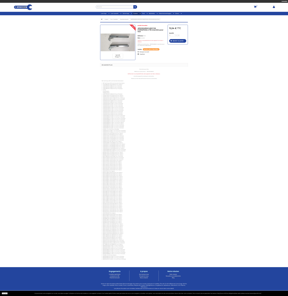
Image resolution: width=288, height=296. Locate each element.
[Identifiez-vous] (274, 7)
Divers (177, 13)
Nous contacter (144, 277)
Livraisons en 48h (114, 276)
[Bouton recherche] (135, 7)
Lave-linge (103, 13)
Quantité (171, 33)
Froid (143, 13)
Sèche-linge (126, 13)
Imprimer (142, 54)
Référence (140, 35)
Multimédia (152, 13)
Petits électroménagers (165, 13)
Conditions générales (114, 274)
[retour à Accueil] (101, 19)
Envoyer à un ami (144, 51)
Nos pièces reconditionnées (173, 276)
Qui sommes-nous (144, 274)
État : (139, 38)
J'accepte (4, 293)
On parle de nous (143, 276)
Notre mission (173, 274)
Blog (173, 277)
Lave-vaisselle (114, 13)
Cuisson (135, 13)
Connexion (284, 1)
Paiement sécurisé (115, 277)
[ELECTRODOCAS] (23, 7)
